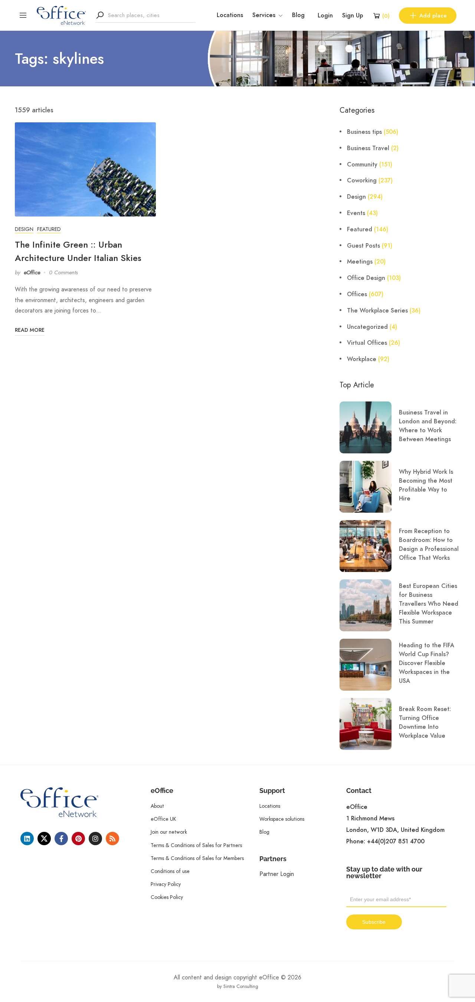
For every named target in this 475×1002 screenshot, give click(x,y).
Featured (49, 229)
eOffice (32, 272)
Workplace (361, 359)
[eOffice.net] (61, 15)
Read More (30, 330)
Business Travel (368, 148)
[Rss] (112, 838)
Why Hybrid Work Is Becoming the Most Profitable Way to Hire (426, 485)
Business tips (364, 132)
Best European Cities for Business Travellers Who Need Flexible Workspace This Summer (428, 604)
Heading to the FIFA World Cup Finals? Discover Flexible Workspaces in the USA (426, 663)
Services (263, 15)
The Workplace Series (377, 311)
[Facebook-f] (61, 838)
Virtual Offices (367, 343)
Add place (433, 15)
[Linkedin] (27, 838)
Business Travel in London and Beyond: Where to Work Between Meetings (427, 426)
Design (24, 229)
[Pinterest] (78, 838)
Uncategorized (367, 327)
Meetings (360, 262)
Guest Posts (363, 246)
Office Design (366, 278)
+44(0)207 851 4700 (396, 841)
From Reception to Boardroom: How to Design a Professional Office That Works (429, 544)
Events (356, 213)
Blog (298, 15)
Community (362, 165)
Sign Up (352, 15)
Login (325, 15)
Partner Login (276, 874)
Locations (230, 15)
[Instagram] (95, 838)
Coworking (362, 180)
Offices (357, 294)
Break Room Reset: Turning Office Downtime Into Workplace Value (425, 722)
